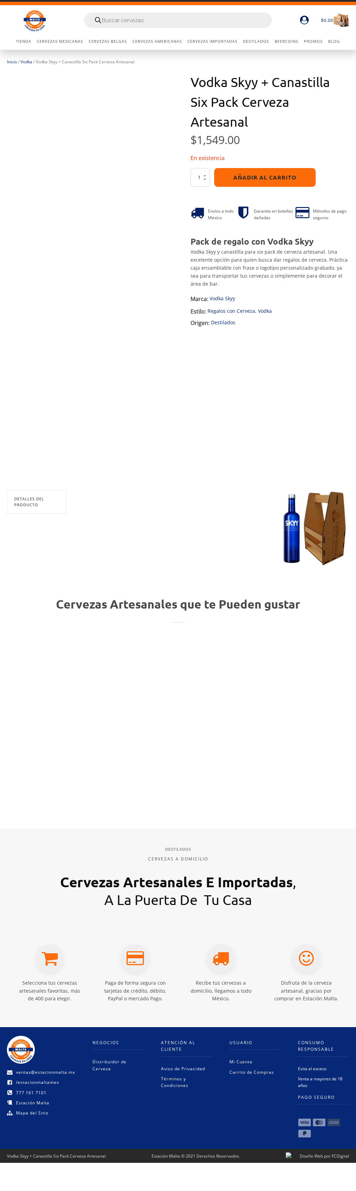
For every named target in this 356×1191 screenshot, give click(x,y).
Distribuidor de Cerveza (109, 1065)
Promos (313, 41)
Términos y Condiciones (174, 1082)
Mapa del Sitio (32, 1113)
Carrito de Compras (251, 1072)
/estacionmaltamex (37, 1082)
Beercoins (286, 41)
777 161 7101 (31, 1093)
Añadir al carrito (265, 177)
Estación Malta (32, 1103)
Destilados (223, 322)
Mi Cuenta (240, 1062)
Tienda (23, 41)
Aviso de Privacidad (183, 1069)
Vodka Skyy (222, 298)
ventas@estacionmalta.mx (45, 1072)
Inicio (12, 62)
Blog (334, 41)
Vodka (26, 62)
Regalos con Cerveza (231, 311)
